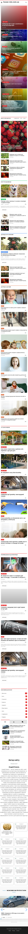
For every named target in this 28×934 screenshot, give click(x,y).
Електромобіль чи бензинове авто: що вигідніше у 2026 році (13, 518)
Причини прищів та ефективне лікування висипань (12, 84)
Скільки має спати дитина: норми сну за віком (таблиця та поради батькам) (12, 419)
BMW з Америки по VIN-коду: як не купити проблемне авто (17, 726)
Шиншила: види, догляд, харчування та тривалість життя (12, 49)
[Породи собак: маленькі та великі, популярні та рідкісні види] (14, 190)
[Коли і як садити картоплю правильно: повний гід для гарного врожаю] (5, 162)
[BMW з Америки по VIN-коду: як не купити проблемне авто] (5, 727)
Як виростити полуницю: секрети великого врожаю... (12, 147)
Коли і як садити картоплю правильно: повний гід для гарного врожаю (18, 161)
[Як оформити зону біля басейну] (14, 461)
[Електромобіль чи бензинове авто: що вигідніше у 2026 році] (14, 507)
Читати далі (4, 209)
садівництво (16, 118)
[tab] (16, 118)
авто (21, 118)
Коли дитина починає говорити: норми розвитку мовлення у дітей (12, 353)
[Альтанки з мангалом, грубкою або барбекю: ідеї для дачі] (14, 438)
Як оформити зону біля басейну (11, 472)
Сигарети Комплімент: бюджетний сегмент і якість (17, 736)
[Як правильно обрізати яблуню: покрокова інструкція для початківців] (5, 168)
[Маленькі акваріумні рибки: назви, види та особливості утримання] (5, 228)
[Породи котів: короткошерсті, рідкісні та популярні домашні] (5, 222)
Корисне (4, 702)
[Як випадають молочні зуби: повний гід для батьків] (14, 364)
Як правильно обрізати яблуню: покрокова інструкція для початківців (17, 168)
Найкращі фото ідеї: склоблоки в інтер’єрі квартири (12, 24)
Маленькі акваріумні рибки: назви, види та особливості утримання (18, 227)
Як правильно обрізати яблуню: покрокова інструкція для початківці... (13, 254)
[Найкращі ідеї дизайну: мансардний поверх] (14, 483)
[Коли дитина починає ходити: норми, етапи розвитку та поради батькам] (14, 319)
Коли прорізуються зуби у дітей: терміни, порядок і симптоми (13, 308)
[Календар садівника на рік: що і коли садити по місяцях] (5, 274)
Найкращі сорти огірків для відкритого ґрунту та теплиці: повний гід (17, 155)
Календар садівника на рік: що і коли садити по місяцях (17, 274)
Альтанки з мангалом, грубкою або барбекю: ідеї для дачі (12, 449)
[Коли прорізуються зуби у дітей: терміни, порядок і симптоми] (14, 297)
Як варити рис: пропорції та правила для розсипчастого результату (12, 108)
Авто (2, 516)
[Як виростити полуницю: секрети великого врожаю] (14, 136)
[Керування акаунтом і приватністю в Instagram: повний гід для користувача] (14, 65)
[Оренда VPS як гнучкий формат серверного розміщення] (5, 732)
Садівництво (6, 143)
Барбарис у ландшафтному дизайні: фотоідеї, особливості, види (18, 742)
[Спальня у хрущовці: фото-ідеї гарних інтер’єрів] (14, 596)
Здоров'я (4, 705)
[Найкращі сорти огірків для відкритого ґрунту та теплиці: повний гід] (5, 155)
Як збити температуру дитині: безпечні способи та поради (13, 397)
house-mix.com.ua (11, 2)
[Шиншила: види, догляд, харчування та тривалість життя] (5, 215)
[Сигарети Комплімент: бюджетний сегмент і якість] (5, 737)
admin (4, 917)
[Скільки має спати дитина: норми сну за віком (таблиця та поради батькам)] (14, 408)
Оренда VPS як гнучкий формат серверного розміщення (17, 731)
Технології (5, 69)
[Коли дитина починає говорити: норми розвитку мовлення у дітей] (14, 341)
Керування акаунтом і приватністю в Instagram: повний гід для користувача (14, 72)
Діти (2, 328)
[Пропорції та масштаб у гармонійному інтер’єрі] (5, 748)
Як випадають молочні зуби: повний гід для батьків (13, 375)
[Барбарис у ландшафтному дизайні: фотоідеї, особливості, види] (5, 743)
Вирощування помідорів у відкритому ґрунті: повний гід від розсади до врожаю (18, 174)
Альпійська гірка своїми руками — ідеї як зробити (12, 37)
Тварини (5, 46)
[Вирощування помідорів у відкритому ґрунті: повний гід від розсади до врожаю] (5, 175)
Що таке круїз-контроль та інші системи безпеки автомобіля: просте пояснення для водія (14, 639)
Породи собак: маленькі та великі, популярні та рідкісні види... (13, 201)
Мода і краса (6, 82)
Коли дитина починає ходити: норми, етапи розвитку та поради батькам (14, 331)
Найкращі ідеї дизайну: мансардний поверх (12, 495)
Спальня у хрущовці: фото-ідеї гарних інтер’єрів (13, 608)
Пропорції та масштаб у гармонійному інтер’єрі (16, 747)
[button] (1, 909)
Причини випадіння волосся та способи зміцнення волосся (12, 96)
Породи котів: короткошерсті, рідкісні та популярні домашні (17, 221)
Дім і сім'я (5, 21)
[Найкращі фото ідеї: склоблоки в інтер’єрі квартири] (14, 17)
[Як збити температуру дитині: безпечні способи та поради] (14, 385)
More (24, 118)
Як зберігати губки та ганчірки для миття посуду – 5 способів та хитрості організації (13, 576)
